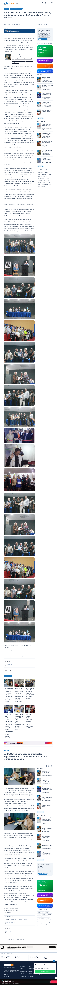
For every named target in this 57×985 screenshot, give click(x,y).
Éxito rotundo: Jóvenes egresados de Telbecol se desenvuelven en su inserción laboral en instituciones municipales (19, 694)
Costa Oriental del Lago (16, 8)
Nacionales (40, 180)
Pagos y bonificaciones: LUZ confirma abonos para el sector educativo (47, 160)
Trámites (47, 178)
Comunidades (26, 656)
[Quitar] (54, 964)
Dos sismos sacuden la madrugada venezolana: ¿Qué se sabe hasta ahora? (47, 87)
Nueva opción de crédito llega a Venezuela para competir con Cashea (47, 79)
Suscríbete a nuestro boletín (44, 31)
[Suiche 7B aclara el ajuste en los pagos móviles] (39, 112)
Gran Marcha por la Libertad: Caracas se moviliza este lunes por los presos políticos (47, 104)
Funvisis (39, 176)
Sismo (49, 180)
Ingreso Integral (45, 184)
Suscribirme (44, 39)
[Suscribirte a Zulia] (24, 919)
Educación (44, 174)
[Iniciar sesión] (42, 3)
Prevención (44, 182)
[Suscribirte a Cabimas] (11, 919)
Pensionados (45, 176)
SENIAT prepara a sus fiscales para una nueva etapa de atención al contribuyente (47, 144)
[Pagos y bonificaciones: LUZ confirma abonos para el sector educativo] (39, 160)
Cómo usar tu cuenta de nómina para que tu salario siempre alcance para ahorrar (47, 152)
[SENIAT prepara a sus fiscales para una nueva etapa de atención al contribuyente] (39, 143)
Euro (39, 186)
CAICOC (20, 919)
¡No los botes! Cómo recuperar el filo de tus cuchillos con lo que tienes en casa (47, 135)
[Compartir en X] (49, 24)
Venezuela (47, 172)
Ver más (39, 118)
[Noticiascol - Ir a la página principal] (11, 3)
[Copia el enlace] (44, 24)
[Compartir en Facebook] (46, 24)
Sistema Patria (40, 172)
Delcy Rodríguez (41, 178)
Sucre (45, 180)
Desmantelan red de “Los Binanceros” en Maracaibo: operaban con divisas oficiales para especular (47, 95)
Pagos (49, 182)
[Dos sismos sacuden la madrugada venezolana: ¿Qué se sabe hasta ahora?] (39, 87)
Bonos (39, 174)
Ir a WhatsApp (45, 971)
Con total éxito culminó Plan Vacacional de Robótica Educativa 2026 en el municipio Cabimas (30, 693)
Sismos (39, 182)
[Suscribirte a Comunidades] (22, 656)
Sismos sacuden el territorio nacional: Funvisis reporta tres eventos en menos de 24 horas (47, 126)
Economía (50, 174)
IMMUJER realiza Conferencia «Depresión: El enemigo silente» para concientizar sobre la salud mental (30, 721)
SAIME (39, 184)
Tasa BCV (43, 186)
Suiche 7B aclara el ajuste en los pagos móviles (46, 112)
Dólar (50, 184)
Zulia (26, 919)
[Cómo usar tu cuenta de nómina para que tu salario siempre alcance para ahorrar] (39, 152)
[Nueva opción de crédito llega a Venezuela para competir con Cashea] (39, 79)
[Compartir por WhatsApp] (51, 24)
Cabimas (6, 8)
